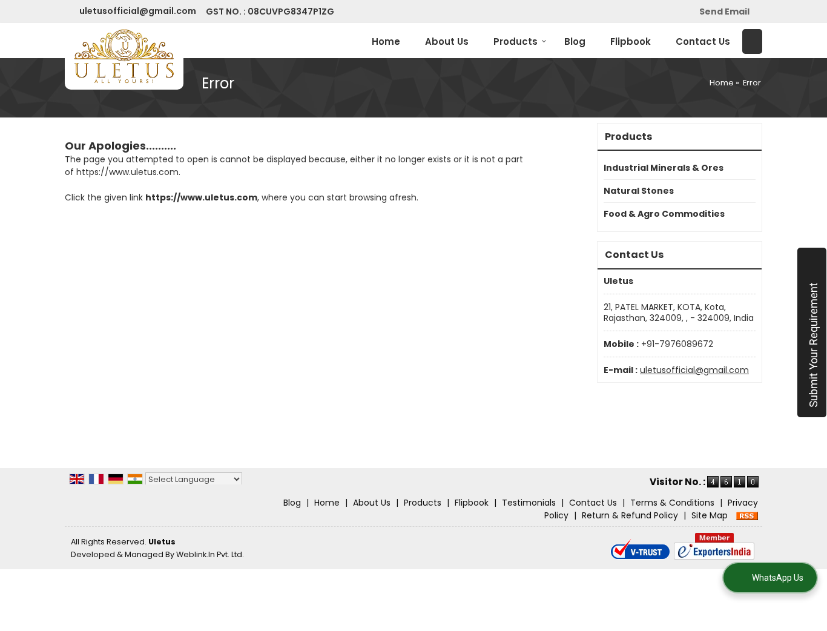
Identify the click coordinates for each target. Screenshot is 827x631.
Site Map (709, 515)
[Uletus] (124, 56)
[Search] (752, 41)
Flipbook (630, 41)
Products (515, 41)
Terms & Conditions (672, 503)
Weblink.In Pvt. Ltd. (210, 554)
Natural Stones (639, 191)
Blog (574, 41)
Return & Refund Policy (630, 515)
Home (386, 41)
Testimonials (529, 503)
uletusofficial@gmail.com (137, 11)
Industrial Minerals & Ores (663, 168)
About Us (447, 41)
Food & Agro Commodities (664, 214)
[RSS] (747, 515)
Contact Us (703, 41)
